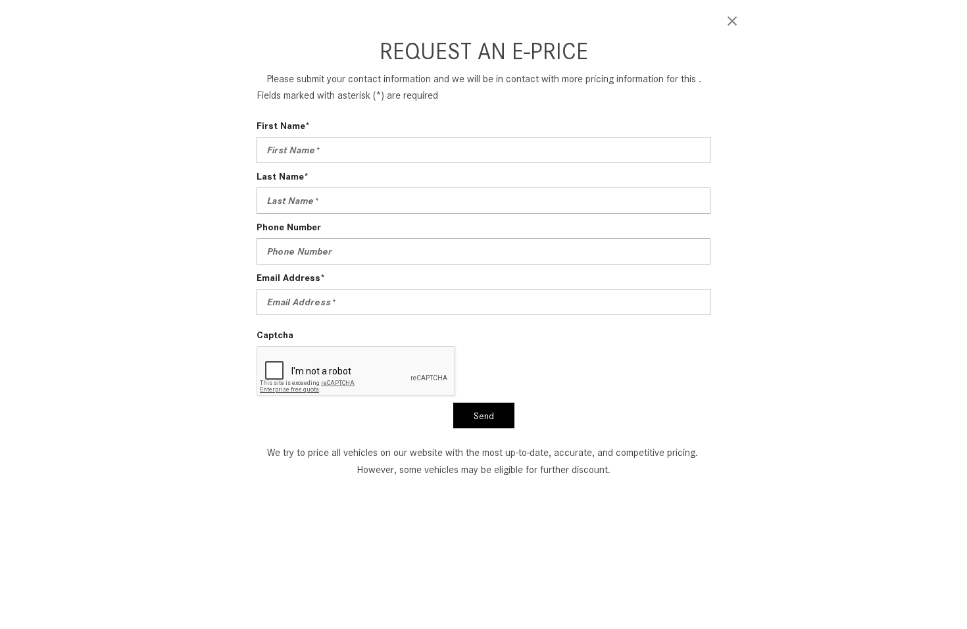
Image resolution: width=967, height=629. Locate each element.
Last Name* (283, 176)
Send (484, 416)
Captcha (275, 335)
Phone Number (289, 227)
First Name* (283, 125)
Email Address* (291, 277)
